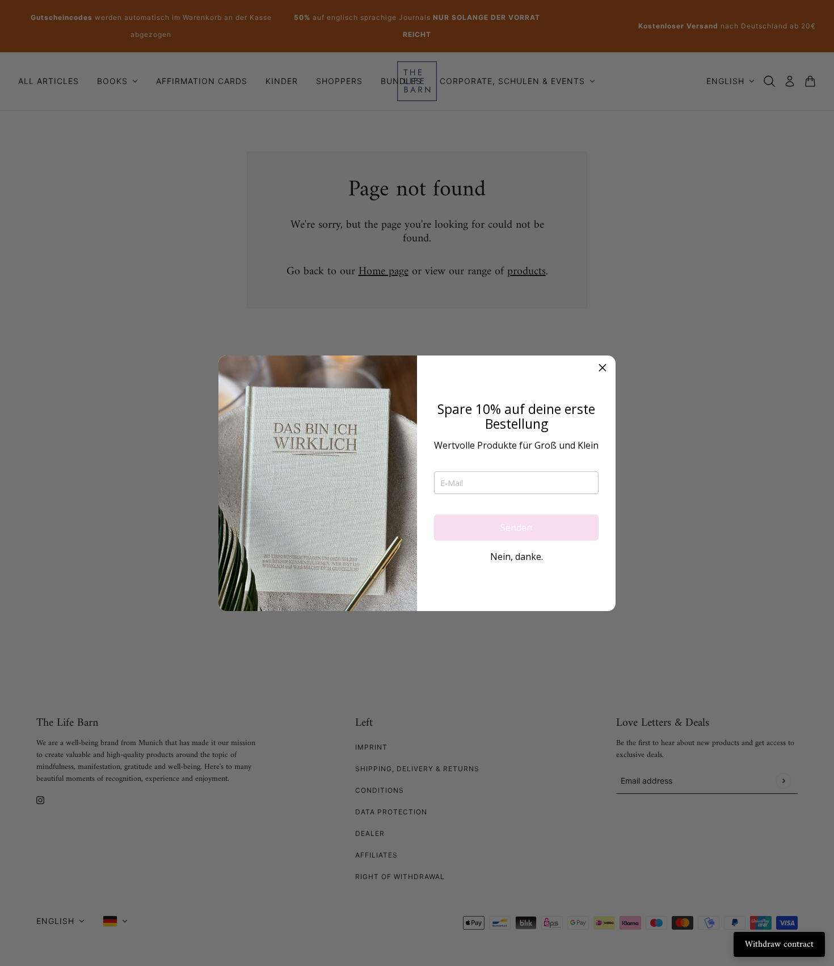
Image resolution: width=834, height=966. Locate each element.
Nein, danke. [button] (516, 556)
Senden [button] (516, 527)
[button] (602, 368)
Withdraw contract (779, 944)
